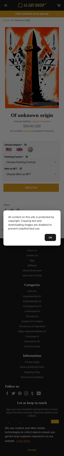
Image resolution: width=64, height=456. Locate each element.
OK (50, 237)
